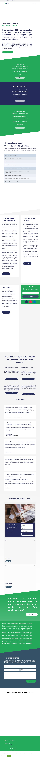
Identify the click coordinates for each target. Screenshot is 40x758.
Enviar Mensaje (31, 681)
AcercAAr (16, 435)
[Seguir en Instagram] (30, 301)
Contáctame (6, 273)
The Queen (15, 452)
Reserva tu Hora (32, 614)
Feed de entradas (13, 747)
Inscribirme (8, 586)
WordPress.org (12, 750)
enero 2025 (6, 740)
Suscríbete (8, 561)
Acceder (11, 745)
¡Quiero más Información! (11, 379)
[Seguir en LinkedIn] (34, 301)
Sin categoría (12, 740)
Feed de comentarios (13, 748)
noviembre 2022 (7, 743)
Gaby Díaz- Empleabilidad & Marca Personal (16, 417)
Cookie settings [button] (3, 755)
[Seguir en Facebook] (26, 301)
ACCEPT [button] (9, 755)
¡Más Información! (20, 77)
